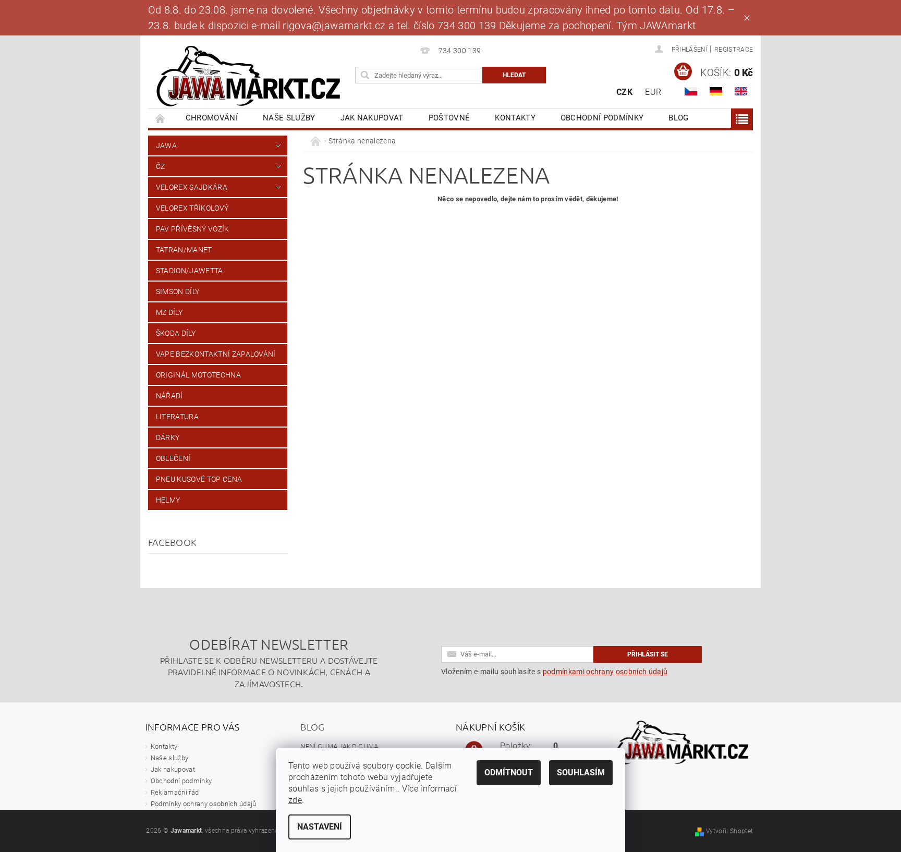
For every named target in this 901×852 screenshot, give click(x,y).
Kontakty (515, 118)
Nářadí (169, 396)
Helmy (168, 500)
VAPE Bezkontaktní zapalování (216, 354)
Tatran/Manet (184, 250)
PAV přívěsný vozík (192, 229)
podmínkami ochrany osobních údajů (605, 671)
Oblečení (173, 458)
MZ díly (169, 312)
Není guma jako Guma (339, 746)
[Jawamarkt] (249, 77)
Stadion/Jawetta (189, 270)
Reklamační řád (175, 792)
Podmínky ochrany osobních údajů (204, 804)
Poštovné (449, 118)
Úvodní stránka (160, 118)
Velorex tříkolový (192, 208)
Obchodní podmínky (602, 118)
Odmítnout (508, 772)
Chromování (212, 118)
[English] (741, 91)
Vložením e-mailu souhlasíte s (554, 671)
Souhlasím (581, 772)
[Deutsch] (716, 91)
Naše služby (289, 118)
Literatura (177, 416)
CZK (624, 92)
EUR (653, 92)
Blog (678, 118)
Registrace (733, 49)
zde (295, 800)
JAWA (166, 145)
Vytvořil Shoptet (729, 831)
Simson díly (178, 291)
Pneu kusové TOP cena (199, 479)
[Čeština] (691, 91)
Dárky (168, 437)
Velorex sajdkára (191, 187)
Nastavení (319, 827)
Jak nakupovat (372, 118)
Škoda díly (176, 333)
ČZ (160, 166)
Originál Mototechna (198, 375)
